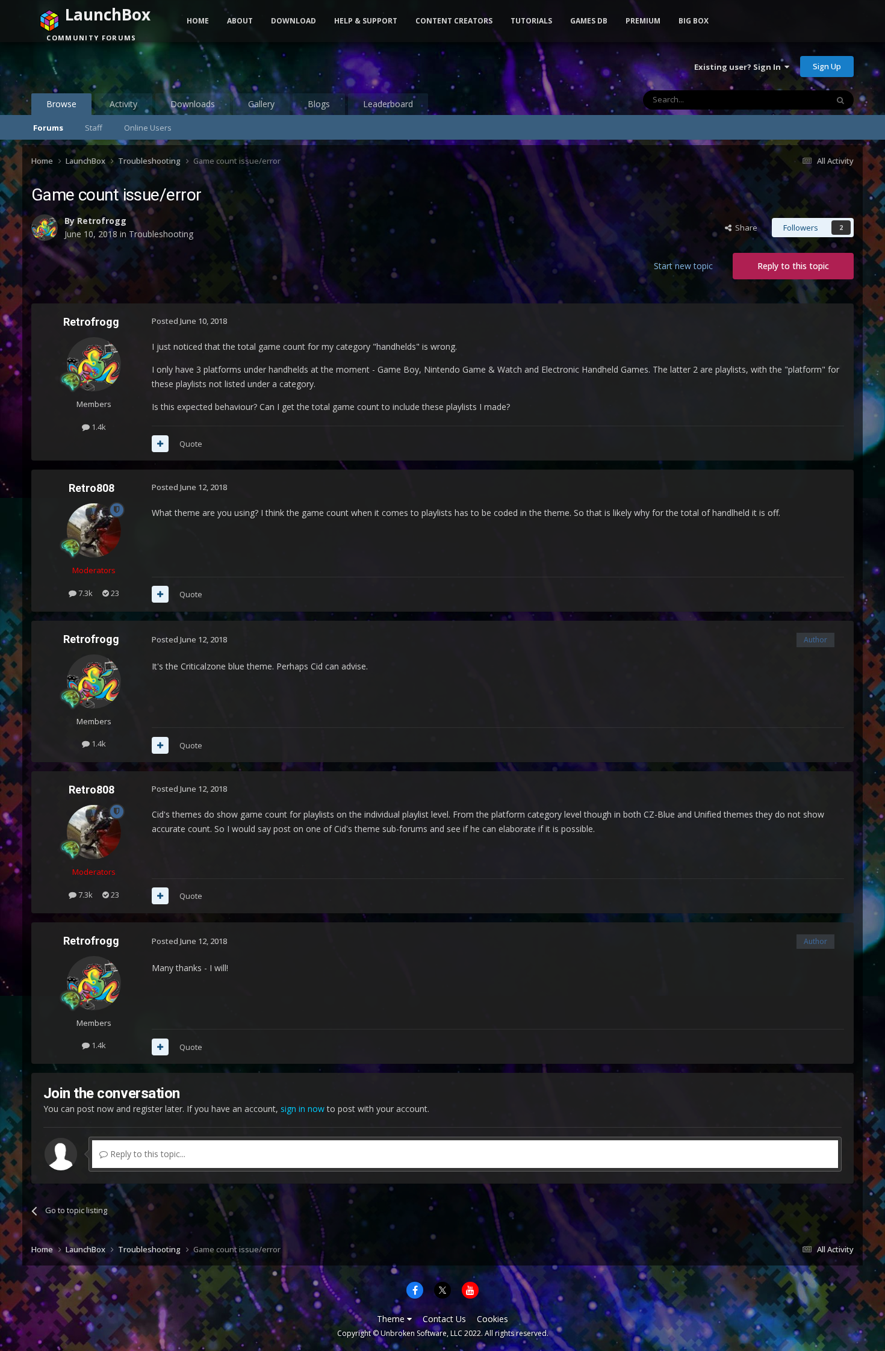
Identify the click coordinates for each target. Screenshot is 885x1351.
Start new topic (683, 266)
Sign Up (827, 66)
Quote (190, 443)
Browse (61, 104)
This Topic (793, 100)
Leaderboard (388, 104)
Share (744, 227)
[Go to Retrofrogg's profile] (44, 227)
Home (198, 21)
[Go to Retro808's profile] (94, 530)
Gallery (261, 104)
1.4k (98, 426)
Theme (392, 1319)
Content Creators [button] (453, 21)
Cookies (492, 1319)
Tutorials (531, 21)
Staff (93, 127)
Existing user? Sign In (739, 66)
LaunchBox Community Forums (128, 66)
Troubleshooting (161, 234)
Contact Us (444, 1319)
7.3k (84, 593)
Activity (123, 104)
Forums (48, 127)
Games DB (588, 21)
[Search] (840, 100)
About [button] (240, 21)
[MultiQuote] (160, 443)
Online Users (148, 127)
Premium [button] (643, 21)
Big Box (693, 21)
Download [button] (293, 21)
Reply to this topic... (146, 1154)
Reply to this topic (793, 266)
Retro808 (91, 488)
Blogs (319, 104)
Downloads (192, 104)
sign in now (302, 1108)
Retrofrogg (101, 220)
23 (114, 593)
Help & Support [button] (365, 21)
